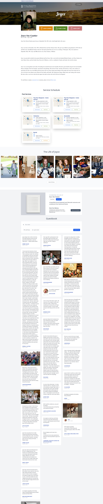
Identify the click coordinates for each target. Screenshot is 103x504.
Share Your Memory (76, 210)
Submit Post (76, 229)
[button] (27, 100)
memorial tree (35, 80)
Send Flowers (45, 140)
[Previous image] (22, 358)
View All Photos (52, 182)
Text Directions (37, 109)
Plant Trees (46, 109)
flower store (53, 80)
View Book (52, 199)
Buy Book (59, 199)
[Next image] (39, 358)
